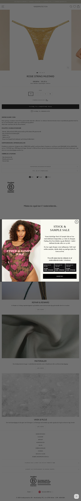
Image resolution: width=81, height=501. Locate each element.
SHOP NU (59, 276)
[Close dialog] (76, 222)
